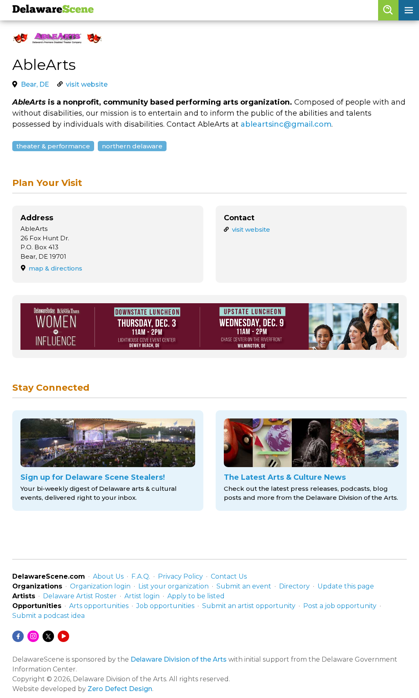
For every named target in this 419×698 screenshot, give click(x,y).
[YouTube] (63, 636)
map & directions (55, 268)
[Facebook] (18, 636)
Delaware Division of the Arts (179, 659)
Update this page (346, 586)
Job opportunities (165, 606)
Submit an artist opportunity (248, 606)
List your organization (173, 586)
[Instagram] (33, 636)
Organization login (100, 586)
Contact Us (229, 576)
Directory (294, 586)
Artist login (142, 596)
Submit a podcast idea (48, 616)
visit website (87, 84)
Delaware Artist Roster (80, 596)
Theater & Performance (53, 146)
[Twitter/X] (48, 636)
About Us (108, 576)
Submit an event (243, 586)
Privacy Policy (180, 576)
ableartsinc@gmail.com (286, 124)
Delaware (53, 10)
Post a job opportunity (339, 606)
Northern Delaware (132, 146)
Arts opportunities (98, 606)
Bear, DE (35, 84)
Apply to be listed (196, 596)
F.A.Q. (140, 576)
